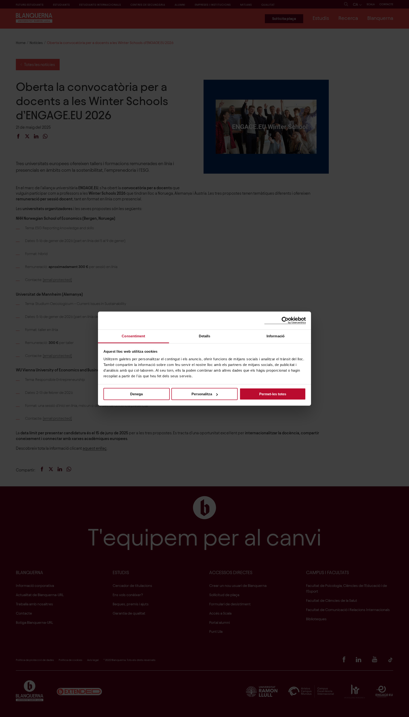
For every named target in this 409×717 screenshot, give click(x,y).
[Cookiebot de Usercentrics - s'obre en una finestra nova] (285, 320)
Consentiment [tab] (133, 336)
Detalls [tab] (204, 336)
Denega (136, 394)
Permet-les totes (272, 394)
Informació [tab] (276, 336)
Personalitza (201, 394)
